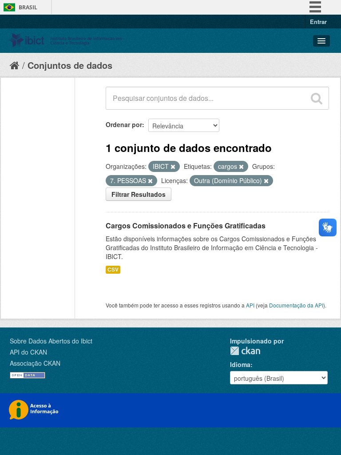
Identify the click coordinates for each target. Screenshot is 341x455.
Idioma (240, 364)
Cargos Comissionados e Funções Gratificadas (186, 225)
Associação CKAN (35, 363)
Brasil (28, 7)
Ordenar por (124, 124)
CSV (113, 269)
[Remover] (172, 166)
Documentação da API (296, 305)
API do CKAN (28, 351)
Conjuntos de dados (70, 65)
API (250, 305)
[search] (316, 98)
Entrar (318, 21)
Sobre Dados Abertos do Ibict (51, 340)
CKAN (245, 350)
